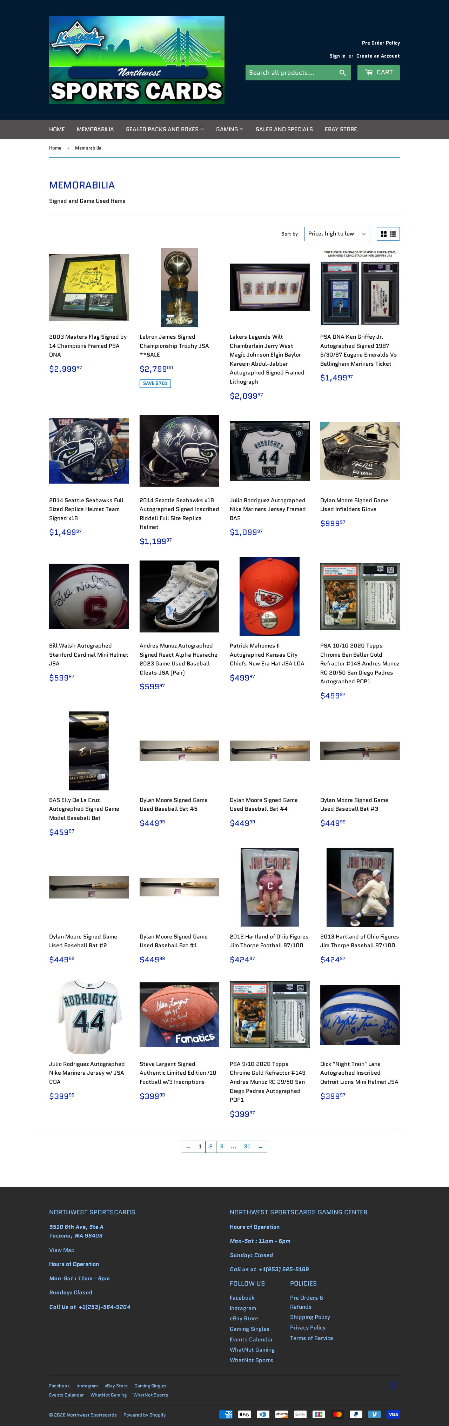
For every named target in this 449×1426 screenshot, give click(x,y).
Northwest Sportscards (92, 1415)
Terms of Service (311, 1338)
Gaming (228, 129)
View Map (62, 1250)
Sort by (289, 233)
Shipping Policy (310, 1317)
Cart (384, 72)
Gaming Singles (250, 1329)
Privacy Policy (308, 1328)
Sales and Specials (284, 129)
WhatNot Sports (251, 1360)
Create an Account (378, 56)
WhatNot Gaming (252, 1350)
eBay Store (341, 129)
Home (57, 129)
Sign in (337, 56)
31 (247, 1146)
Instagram (243, 1308)
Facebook (242, 1298)
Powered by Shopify (144, 1415)
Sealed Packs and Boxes (163, 129)
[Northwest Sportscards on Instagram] (392, 1386)
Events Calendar (251, 1339)
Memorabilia (95, 129)
